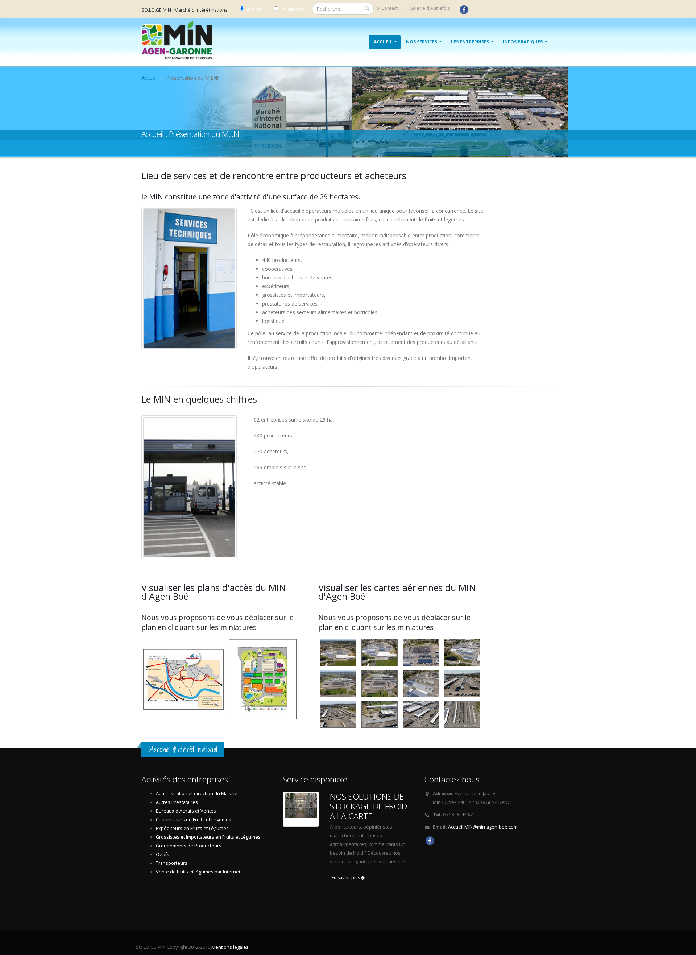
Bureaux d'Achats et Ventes (186, 811)
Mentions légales (230, 947)
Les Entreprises (470, 42)
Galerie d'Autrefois (429, 8)
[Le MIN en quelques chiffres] (189, 487)
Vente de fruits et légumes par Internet (198, 872)
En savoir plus (346, 878)
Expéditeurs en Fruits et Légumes (192, 828)
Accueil (383, 42)
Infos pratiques (523, 42)
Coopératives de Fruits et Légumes (193, 820)
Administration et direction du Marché (196, 793)
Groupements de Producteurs (188, 846)
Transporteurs (171, 863)
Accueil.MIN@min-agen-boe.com (483, 827)
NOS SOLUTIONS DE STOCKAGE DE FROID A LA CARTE (368, 806)
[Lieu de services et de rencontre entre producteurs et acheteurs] (189, 278)
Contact (389, 8)
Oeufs (162, 854)
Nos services (421, 42)
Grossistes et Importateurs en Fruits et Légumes (208, 837)
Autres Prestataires (177, 802)
